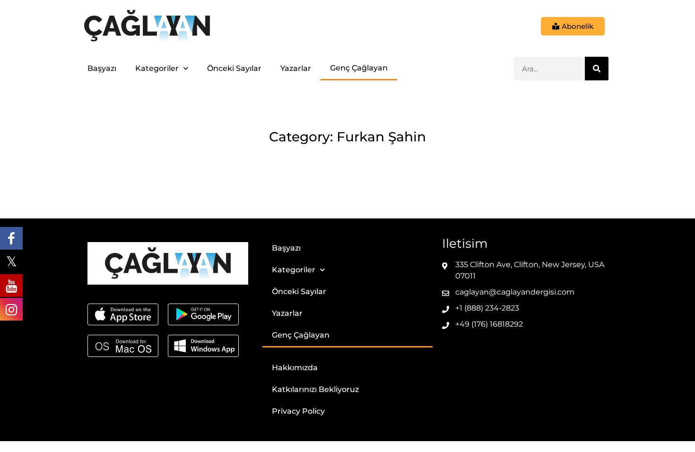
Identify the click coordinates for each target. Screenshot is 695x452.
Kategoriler (157, 68)
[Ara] (596, 68)
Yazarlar (295, 68)
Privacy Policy (298, 411)
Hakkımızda (295, 367)
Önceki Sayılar (234, 68)
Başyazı (101, 68)
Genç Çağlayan (359, 67)
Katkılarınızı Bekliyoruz (315, 389)
